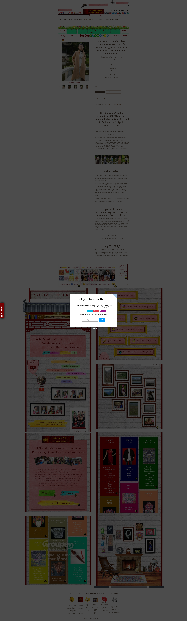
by (94, 328)
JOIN (101, 320)
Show (2, 310)
